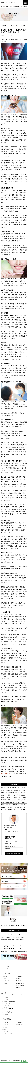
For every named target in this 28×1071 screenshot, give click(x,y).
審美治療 (5, 1029)
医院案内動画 (6, 981)
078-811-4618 (14, 934)
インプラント (6, 1031)
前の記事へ (4, 25)
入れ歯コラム (19, 976)
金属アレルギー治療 (7, 1033)
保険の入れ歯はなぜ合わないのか (7, 1018)
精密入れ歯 (5, 999)
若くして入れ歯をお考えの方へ (7, 1004)
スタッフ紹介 (6, 969)
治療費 (4, 978)
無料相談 (7, 774)
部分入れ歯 (5, 997)
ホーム (4, 964)
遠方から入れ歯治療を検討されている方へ (8, 1011)
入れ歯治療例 (19, 1022)
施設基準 (18, 987)
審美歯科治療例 (19, 1025)
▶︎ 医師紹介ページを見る (14, 854)
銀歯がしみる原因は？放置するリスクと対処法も (13, 797)
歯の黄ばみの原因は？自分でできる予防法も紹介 (13, 800)
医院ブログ (18, 981)
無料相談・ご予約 (14, 930)
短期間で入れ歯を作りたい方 (9, 1001)
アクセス (5, 971)
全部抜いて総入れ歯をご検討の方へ (8, 1008)
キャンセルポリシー (20, 985)
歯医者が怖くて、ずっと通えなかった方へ (8, 1015)
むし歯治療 (5, 1022)
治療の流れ (5, 976)
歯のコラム (18, 978)
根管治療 (5, 1027)
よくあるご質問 (6, 973)
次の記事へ (23, 25)
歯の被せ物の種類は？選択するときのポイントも (13, 805)
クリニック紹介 (6, 966)
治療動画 (5, 983)
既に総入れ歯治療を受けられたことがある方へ (13, 995)
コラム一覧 (14, 25)
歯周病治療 (5, 1025)
